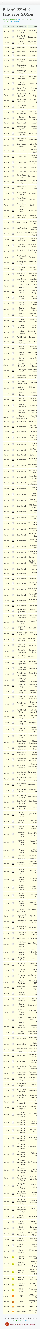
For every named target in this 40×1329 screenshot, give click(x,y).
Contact (25, 1320)
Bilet (19, 19)
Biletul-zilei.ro (16, 1320)
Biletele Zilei (15, 21)
